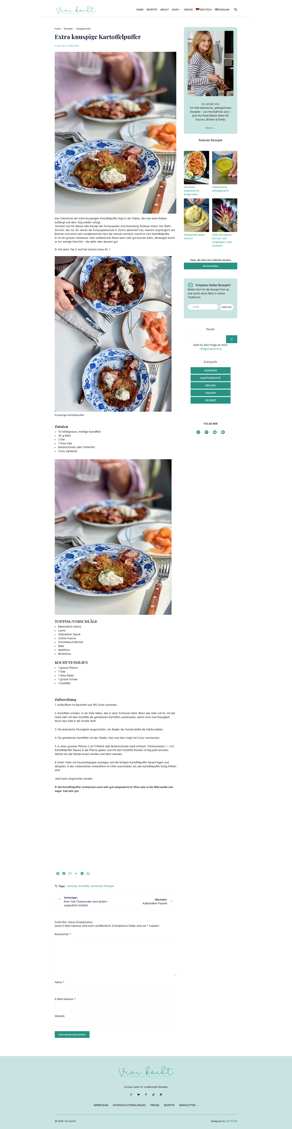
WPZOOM (231, 1121)
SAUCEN (210, 392)
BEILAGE (211, 385)
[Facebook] (64, 873)
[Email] (70, 873)
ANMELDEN (226, 307)
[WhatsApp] (88, 873)
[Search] (231, 339)
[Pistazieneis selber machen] (196, 215)
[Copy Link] (76, 873)
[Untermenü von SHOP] (180, 9)
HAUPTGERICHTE (210, 377)
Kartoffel (84, 886)
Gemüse (72, 886)
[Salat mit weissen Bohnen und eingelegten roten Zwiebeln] (224, 215)
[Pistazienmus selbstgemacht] (224, 168)
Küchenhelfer (210, 266)
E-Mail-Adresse (65, 999)
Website (60, 1016)
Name (59, 982)
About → (210, 127)
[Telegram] (82, 873)
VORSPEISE (210, 370)
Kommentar (63, 934)
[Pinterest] (58, 873)
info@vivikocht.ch (211, 348)
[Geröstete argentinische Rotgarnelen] (196, 168)
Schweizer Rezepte (102, 886)
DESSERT (210, 400)
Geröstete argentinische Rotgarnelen (191, 190)
